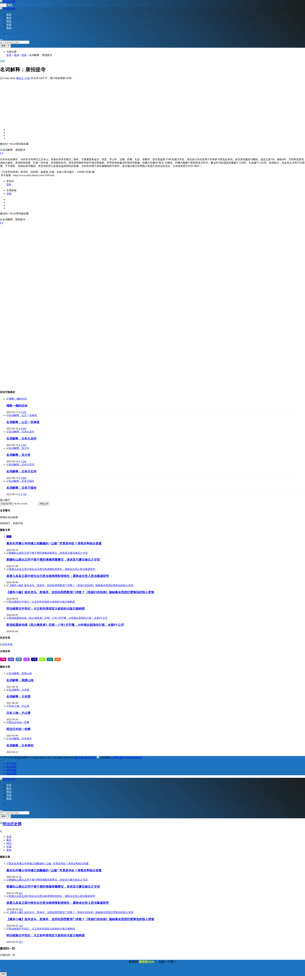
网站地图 (11, 770)
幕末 (8, 18)
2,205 (23, 412)
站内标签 (11, 766)
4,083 (23, 428)
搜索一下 (5, 46)
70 (20, 876)
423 (21, 893)
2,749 (23, 494)
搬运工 (20, 78)
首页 (8, 14)
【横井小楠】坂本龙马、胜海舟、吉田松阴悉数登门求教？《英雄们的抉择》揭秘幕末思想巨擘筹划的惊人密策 (80, 592)
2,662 (27, 78)
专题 (8, 24)
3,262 (23, 445)
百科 (24, 55)
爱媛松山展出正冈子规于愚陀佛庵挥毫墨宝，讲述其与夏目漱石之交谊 (53, 559)
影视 (19, 659)
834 (21, 909)
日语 (34, 659)
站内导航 (11, 773)
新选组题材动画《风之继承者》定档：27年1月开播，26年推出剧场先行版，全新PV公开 (65, 624)
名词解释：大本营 (18, 696)
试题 (58, 659)
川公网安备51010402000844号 (125, 757)
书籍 (3, 659)
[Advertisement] (95, 102)
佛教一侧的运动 (16, 405)
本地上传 (44, 503)
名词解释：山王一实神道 (23, 422)
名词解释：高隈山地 (20, 680)
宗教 (8, 193)
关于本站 (11, 763)
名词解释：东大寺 (18, 455)
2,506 (23, 461)
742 (21, 925)
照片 (42, 659)
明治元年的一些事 (18, 729)
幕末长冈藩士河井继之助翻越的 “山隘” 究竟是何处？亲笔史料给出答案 (54, 543)
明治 (8, 21)
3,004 (23, 478)
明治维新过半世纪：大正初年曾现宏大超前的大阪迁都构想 (45, 608)
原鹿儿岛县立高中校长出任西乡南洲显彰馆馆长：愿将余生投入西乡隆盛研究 (57, 576)
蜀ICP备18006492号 (85, 757)
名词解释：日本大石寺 (21, 471)
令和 (8, 536)
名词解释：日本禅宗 (20, 745)
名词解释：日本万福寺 (21, 487)
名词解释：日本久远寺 (21, 438)
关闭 (3, 974)
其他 (8, 28)
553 (21, 942)
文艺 (26, 659)
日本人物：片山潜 (18, 713)
